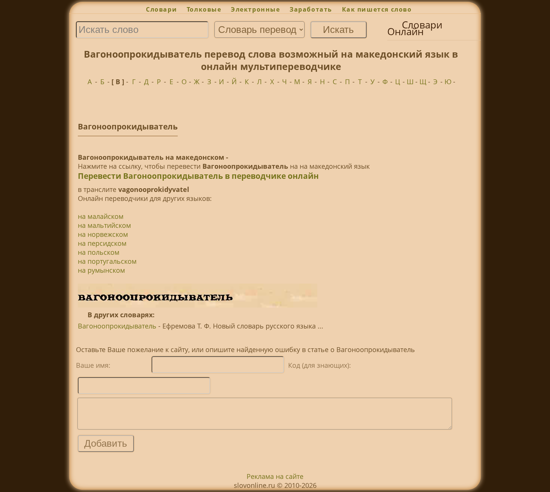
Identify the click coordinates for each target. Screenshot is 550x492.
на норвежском (103, 234)
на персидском (102, 243)
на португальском (107, 261)
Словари (161, 9)
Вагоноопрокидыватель (117, 325)
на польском (98, 252)
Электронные (255, 9)
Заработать (311, 9)
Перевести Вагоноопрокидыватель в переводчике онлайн (198, 176)
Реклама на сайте (275, 476)
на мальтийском (104, 225)
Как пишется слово (377, 9)
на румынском (101, 270)
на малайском (100, 216)
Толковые (204, 9)
